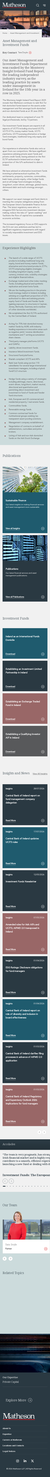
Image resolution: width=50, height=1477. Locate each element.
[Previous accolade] (5, 1181)
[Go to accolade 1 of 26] (4, 1186)
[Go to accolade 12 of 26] (37, 1186)
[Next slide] (44, 1132)
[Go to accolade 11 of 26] (34, 1186)
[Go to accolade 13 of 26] (41, 1186)
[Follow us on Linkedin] (25, 1461)
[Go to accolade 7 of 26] (22, 1186)
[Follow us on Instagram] (17, 1461)
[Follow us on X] (32, 1461)
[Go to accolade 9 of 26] (28, 1186)
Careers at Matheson (12, 1440)
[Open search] (37, 5)
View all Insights (13, 529)
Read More (11, 821)
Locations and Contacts (13, 1445)
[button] (44, 5)
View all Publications (15, 597)
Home (5, 33)
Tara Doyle (23, 53)
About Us (7, 1428)
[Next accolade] (11, 1181)
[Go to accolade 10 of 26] (31, 1186)
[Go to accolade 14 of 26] (44, 1186)
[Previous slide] (39, 1132)
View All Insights (40, 774)
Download (10, 654)
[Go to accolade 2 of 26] (7, 1186)
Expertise (7, 1434)
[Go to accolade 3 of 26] (10, 1186)
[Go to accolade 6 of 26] (19, 1186)
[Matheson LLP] (14, 5)
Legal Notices (9, 1451)
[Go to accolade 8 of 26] (25, 1186)
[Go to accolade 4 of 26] (13, 1186)
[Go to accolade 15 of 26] (47, 1186)
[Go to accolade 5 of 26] (16, 1186)
